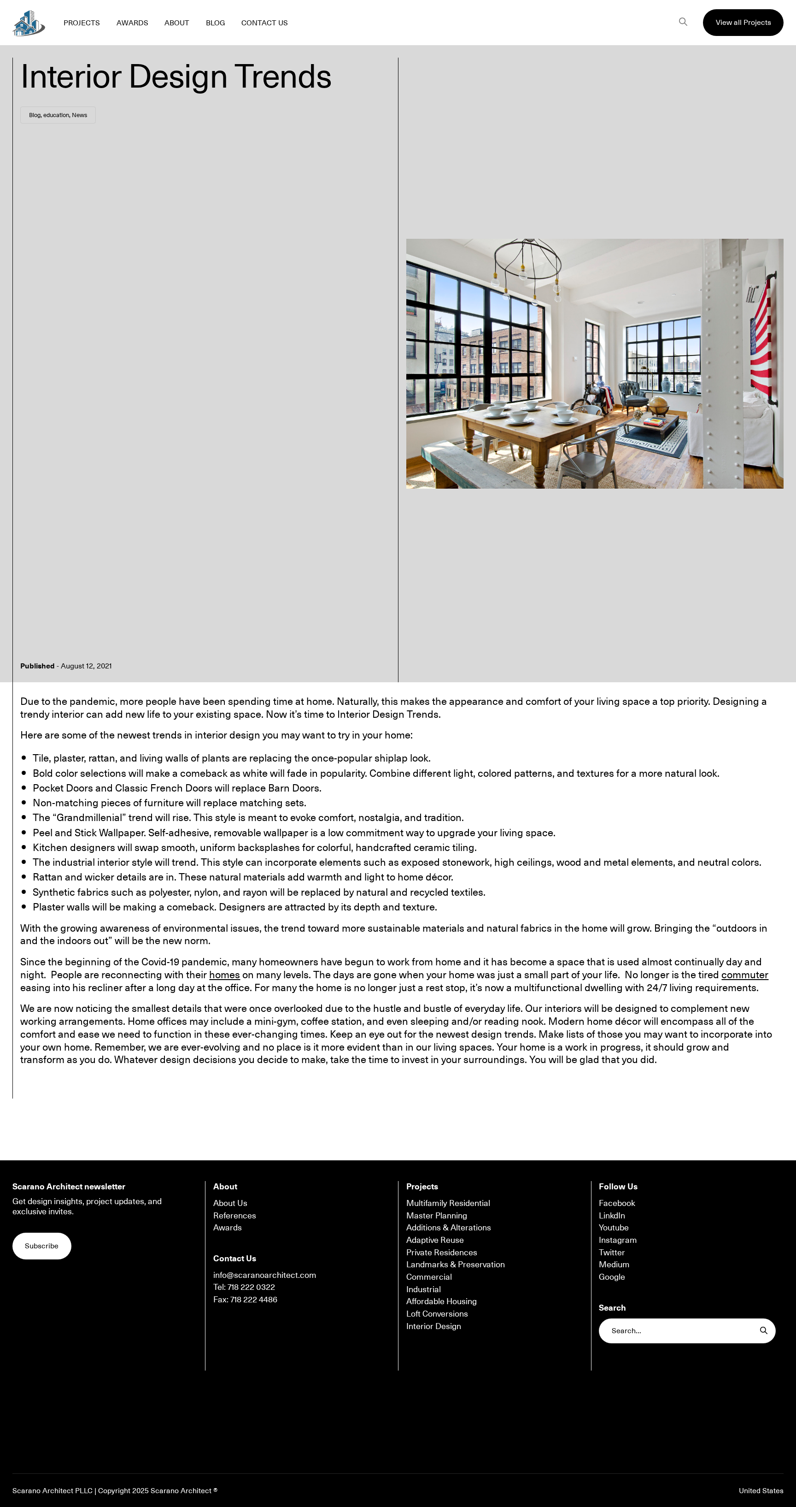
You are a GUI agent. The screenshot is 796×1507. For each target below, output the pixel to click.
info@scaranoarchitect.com (264, 1275)
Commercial (429, 1276)
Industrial (423, 1289)
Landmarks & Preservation (455, 1264)
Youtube (614, 1227)
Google (612, 1276)
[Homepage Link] (28, 22)
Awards (227, 1227)
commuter (744, 974)
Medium (614, 1264)
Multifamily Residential (448, 1203)
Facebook (617, 1203)
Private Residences (441, 1252)
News (79, 114)
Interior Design (433, 1326)
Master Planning (436, 1215)
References (234, 1215)
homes (224, 974)
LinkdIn (612, 1215)
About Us (230, 1203)
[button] (743, 22)
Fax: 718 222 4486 (245, 1299)
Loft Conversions (437, 1313)
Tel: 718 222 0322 (244, 1287)
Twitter (612, 1252)
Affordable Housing (441, 1301)
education (56, 114)
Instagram (618, 1240)
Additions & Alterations (448, 1227)
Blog (35, 114)
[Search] (683, 22)
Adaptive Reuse (435, 1240)
